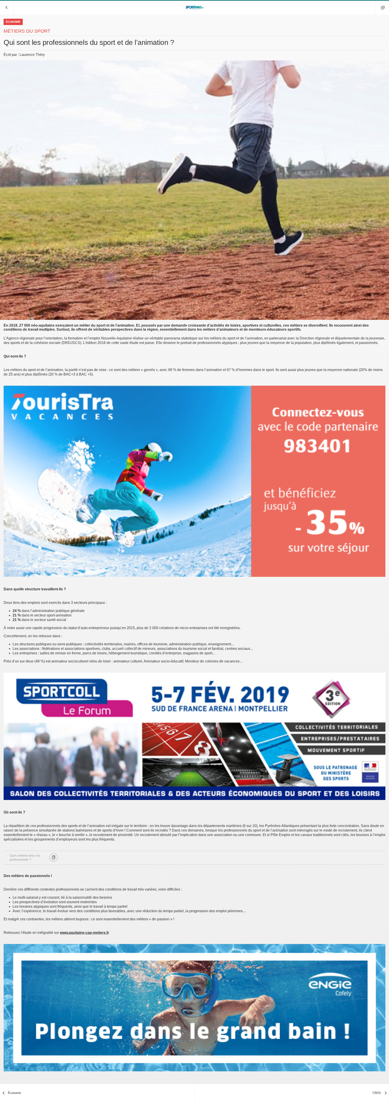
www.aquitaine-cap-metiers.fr (84, 933)
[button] (7, 7)
